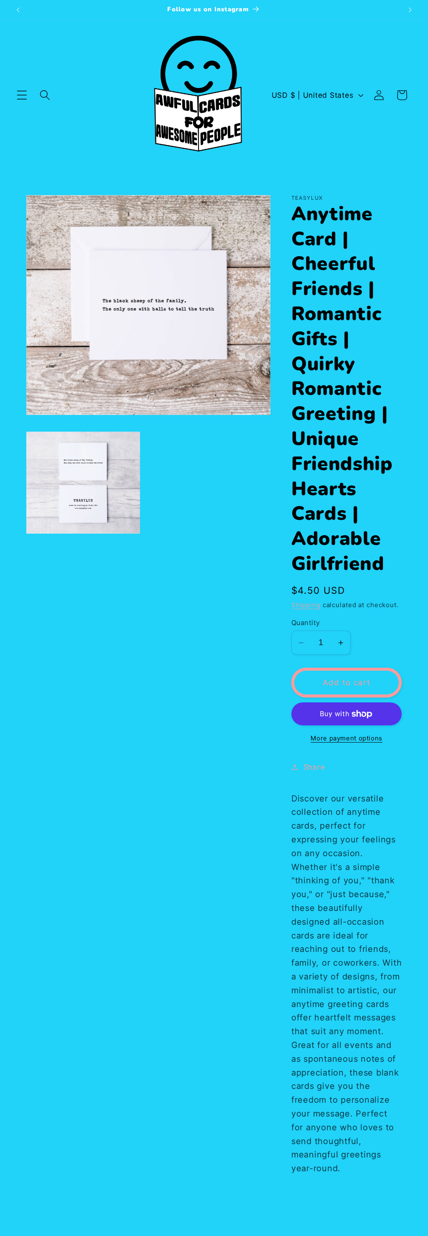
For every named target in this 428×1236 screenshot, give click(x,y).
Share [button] (314, 767)
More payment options (346, 738)
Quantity (305, 622)
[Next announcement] (410, 10)
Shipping (306, 605)
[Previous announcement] (18, 10)
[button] (21, 95)
